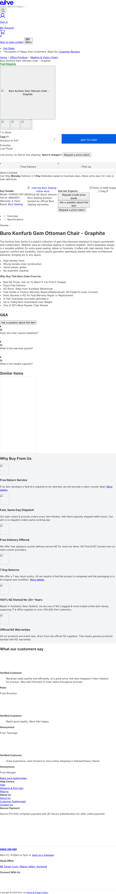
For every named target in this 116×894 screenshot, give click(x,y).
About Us (5, 798)
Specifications (14, 219)
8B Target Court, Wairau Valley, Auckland (23, 866)
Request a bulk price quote (73, 196)
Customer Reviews (69, 51)
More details (37, 579)
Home (3, 57)
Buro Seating (15, 204)
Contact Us (6, 804)
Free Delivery (28, 166)
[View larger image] (27, 92)
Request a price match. (77, 154)
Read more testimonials (13, 778)
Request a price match (72, 209)
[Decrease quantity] (48, 138)
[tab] (29, 165)
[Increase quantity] (60, 138)
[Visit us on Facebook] (58, 879)
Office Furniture (18, 57)
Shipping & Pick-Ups (11, 788)
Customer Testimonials (13, 801)
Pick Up (86, 166)
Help (2, 784)
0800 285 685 (8, 849)
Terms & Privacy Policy (37, 892)
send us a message (43, 855)
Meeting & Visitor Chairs (44, 57)
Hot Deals (8, 48)
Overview (12, 216)
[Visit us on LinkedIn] (58, 884)
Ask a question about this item (74, 204)
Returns (4, 791)
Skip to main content (11, 42)
